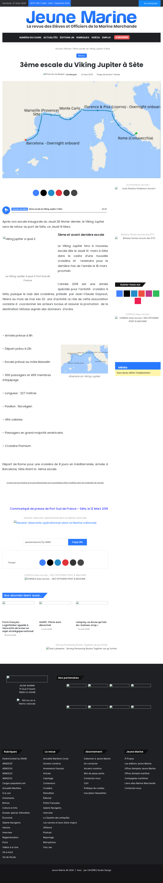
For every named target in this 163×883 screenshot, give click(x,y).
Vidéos (95, 37)
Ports (5, 842)
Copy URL (77, 542)
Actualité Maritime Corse (55, 758)
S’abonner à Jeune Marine (97, 758)
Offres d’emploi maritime (137, 773)
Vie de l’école (9, 857)
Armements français (53, 768)
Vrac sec (47, 847)
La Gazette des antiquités (56, 817)
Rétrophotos (49, 842)
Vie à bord (7, 852)
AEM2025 (7, 763)
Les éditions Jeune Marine (138, 763)
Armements (8, 798)
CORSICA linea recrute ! (137, 314)
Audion (104, 214)
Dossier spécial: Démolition (16, 813)
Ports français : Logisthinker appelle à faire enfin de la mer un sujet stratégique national (17, 627)
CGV (86, 783)
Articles (47, 773)
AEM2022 (7, 778)
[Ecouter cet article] (6, 210)
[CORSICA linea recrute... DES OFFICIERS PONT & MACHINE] (55, 580)
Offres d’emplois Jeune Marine (140, 768)
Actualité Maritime (11, 788)
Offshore (47, 827)
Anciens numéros (52, 763)
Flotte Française (51, 803)
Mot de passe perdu (94, 773)
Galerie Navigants (11, 822)
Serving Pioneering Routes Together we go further (82, 644)
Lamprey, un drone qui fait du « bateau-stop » (91, 624)
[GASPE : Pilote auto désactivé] (55, 610)
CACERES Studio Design (99, 870)
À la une (6, 793)
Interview (7, 832)
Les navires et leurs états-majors (60, 822)
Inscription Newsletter (95, 793)
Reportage (48, 837)
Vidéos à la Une (10, 847)
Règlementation (10, 837)
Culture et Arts (9, 808)
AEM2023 (7, 773)
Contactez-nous (92, 778)
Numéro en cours (30, 37)
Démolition (48, 793)
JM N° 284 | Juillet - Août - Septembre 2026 (49, 3)
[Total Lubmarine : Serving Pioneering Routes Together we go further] (81, 651)
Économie (7, 817)
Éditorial (47, 798)
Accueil (59, 48)
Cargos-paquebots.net (13, 783)
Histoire (6, 827)
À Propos (129, 758)
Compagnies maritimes (136, 778)
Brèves (67, 48)
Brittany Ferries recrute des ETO (137, 234)
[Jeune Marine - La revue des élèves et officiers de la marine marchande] (81, 19)
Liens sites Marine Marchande (140, 783)
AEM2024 (7, 768)
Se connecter (91, 763)
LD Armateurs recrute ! (138, 184)
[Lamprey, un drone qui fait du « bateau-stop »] (92, 610)
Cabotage (48, 778)
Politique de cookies (94, 788)
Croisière (47, 788)
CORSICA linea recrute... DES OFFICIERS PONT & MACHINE (55, 575)
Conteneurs (49, 783)
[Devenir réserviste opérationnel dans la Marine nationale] (55, 525)
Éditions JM (67, 37)
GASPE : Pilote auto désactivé (50, 624)
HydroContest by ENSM (14, 758)
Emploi (106, 37)
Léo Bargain (71, 74)
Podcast (47, 832)
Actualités (50, 37)
